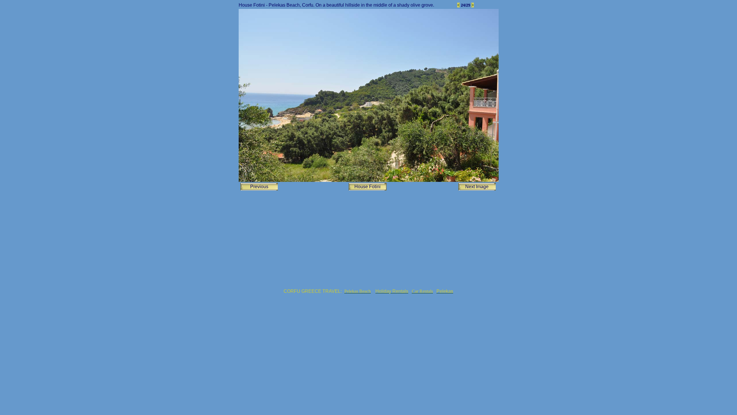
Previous (259, 186)
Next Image (477, 186)
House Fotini (367, 186)
